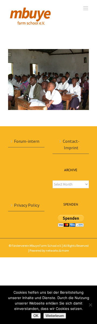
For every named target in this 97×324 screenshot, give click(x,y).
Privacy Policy (26, 205)
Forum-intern (26, 141)
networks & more (57, 250)
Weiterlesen (55, 316)
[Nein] (90, 304)
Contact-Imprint (71, 144)
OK (36, 316)
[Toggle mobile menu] (86, 8)
